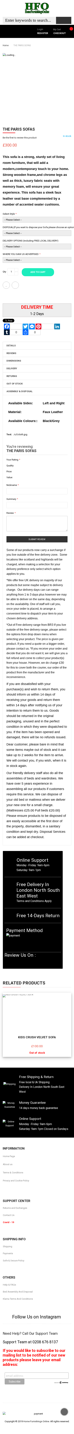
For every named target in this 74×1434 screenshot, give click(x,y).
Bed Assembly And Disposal (18, 1291)
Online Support (32, 860)
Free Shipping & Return (36, 1077)
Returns (11, 376)
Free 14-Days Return (38, 915)
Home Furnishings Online (36, 1421)
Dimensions (13, 360)
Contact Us (8, 1215)
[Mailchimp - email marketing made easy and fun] (61, 1382)
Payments (8, 1253)
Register (42, 33)
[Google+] (21, 1189)
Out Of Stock (14, 383)
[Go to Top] (64, 1412)
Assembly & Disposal (19, 391)
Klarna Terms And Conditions (18, 1299)
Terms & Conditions (13, 1172)
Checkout (59, 33)
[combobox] (29, 20)
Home (6, 45)
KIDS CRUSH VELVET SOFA (37, 1037)
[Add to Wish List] (6, 285)
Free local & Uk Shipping (34, 1082)
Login (40, 29)
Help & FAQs (9, 1284)
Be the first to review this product (20, 137)
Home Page (9, 1156)
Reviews (11, 353)
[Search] (63, 20)
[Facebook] (4, 1189)
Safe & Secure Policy (13, 1260)
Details (11, 345)
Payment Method (24, 930)
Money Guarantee (32, 1103)
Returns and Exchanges (15, 1208)
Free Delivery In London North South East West (38, 890)
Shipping (7, 1246)
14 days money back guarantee (38, 1108)
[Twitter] (12, 1189)
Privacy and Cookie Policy (16, 1180)
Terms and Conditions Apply (34, 901)
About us (7, 1164)
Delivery (11, 368)
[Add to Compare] (15, 285)
